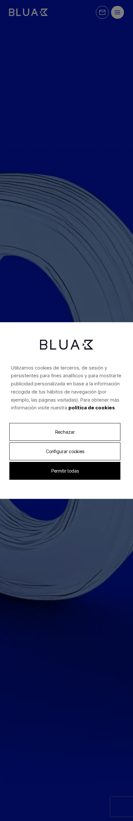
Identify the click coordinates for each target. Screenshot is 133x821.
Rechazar (65, 432)
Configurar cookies (65, 451)
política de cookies (91, 408)
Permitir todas (65, 471)
